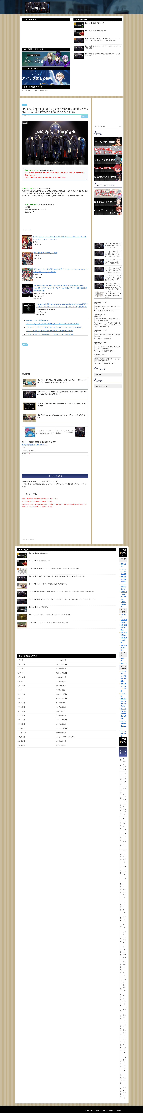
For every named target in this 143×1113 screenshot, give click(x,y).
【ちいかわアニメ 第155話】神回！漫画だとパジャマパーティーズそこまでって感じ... (54, 327)
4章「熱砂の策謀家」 (124, 640)
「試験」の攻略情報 (123, 604)
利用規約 (25, 445)
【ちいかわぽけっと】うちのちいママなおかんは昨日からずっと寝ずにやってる (52, 324)
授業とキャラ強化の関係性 (123, 579)
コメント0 (84, 116)
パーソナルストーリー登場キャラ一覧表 (123, 676)
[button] (120, 127)
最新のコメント (41, 445)
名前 (23, 447)
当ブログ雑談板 (28, 229)
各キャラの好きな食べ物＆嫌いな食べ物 (123, 713)
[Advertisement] (46, 33)
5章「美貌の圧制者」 (124, 648)
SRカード (124, 663)
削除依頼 (32, 445)
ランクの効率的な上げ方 (123, 587)
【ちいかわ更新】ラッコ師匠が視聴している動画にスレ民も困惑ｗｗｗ (49, 334)
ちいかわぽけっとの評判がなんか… (38, 320)
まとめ (25, 105)
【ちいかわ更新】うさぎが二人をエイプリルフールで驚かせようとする (49, 331)
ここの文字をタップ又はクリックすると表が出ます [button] (36, 90)
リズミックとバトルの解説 (123, 572)
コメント (26, 454)
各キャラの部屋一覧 (123, 733)
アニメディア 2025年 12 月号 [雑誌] (45, 253)
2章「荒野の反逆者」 (124, 627)
